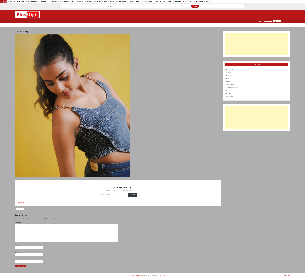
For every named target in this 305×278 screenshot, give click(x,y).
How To (116, 25)
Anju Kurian (228, 81)
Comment (18, 222)
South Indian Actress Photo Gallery (32, 25)
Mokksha (227, 78)
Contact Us (20, 21)
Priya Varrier (33, 1)
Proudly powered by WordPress (138, 275)
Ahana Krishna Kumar (45, 1)
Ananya (176, 1)
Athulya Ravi (167, 1)
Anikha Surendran (229, 75)
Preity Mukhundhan (230, 84)
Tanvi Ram (227, 90)
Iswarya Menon (22, 1)
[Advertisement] (256, 44)
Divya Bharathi (210, 1)
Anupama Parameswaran (231, 87)
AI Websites (141, 25)
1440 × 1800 (21, 202)
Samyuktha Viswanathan (142, 1)
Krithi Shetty (228, 72)
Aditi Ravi (21, 209)
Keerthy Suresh (90, 1)
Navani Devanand (128, 1)
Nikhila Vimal (228, 93)
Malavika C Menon (102, 1)
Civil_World (108, 25)
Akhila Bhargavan (115, 1)
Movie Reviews (56, 25)
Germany (133, 25)
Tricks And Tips (124, 25)
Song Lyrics (150, 25)
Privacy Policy (30, 21)
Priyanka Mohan (229, 96)
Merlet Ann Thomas (77, 1)
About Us (40, 21)
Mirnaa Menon (185, 1)
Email (17, 252)
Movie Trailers (77, 25)
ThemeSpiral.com (163, 275)
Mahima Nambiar (229, 69)
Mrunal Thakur (157, 1)
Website (17, 259)
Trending (47, 25)
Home (17, 25)
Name (17, 245)
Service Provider (98, 25)
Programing (87, 25)
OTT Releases (67, 25)
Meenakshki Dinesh (198, 1)
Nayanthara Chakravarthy (61, 1)
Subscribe (132, 194)
